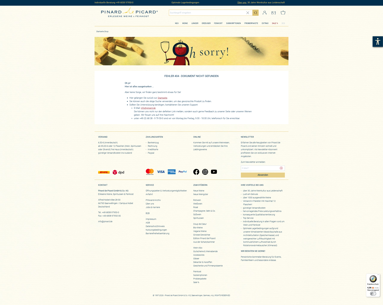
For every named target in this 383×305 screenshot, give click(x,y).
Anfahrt (149, 194)
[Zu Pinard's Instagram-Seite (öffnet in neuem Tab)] (205, 172)
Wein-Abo (197, 248)
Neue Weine (198, 190)
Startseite (162, 98)
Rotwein (197, 200)
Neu (177, 23)
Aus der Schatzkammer (204, 242)
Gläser (196, 258)
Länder (195, 23)
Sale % (196, 282)
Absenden (263, 175)
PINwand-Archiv (153, 200)
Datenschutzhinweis (155, 226)
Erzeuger (206, 23)
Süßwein (197, 214)
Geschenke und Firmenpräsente (208, 266)
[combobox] (214, 13)
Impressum (151, 219)
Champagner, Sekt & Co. (204, 211)
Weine (185, 23)
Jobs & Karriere (153, 207)
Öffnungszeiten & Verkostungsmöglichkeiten (166, 190)
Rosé (195, 207)
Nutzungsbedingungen (156, 230)
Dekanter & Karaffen (202, 262)
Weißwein (197, 203)
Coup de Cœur (200, 224)
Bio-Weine (198, 227)
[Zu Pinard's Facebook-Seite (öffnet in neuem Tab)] (196, 172)
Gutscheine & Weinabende (205, 251)
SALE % (275, 23)
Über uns (150, 203)
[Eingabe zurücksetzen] (248, 12)
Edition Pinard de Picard (204, 238)
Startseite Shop (102, 31)
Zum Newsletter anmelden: (253, 162)
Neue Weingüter (200, 194)
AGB (148, 222)
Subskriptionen (233, 23)
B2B (283, 23)
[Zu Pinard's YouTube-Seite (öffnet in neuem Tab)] (214, 172)
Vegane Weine (199, 231)
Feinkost (218, 23)
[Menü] (378, 275)
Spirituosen (198, 218)
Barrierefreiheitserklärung (157, 233)
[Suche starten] (255, 13)
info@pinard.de (148, 108)
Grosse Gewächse (201, 235)
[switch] (373, 293)
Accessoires (198, 255)
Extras (265, 23)
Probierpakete (251, 23)
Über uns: (242, 2)
